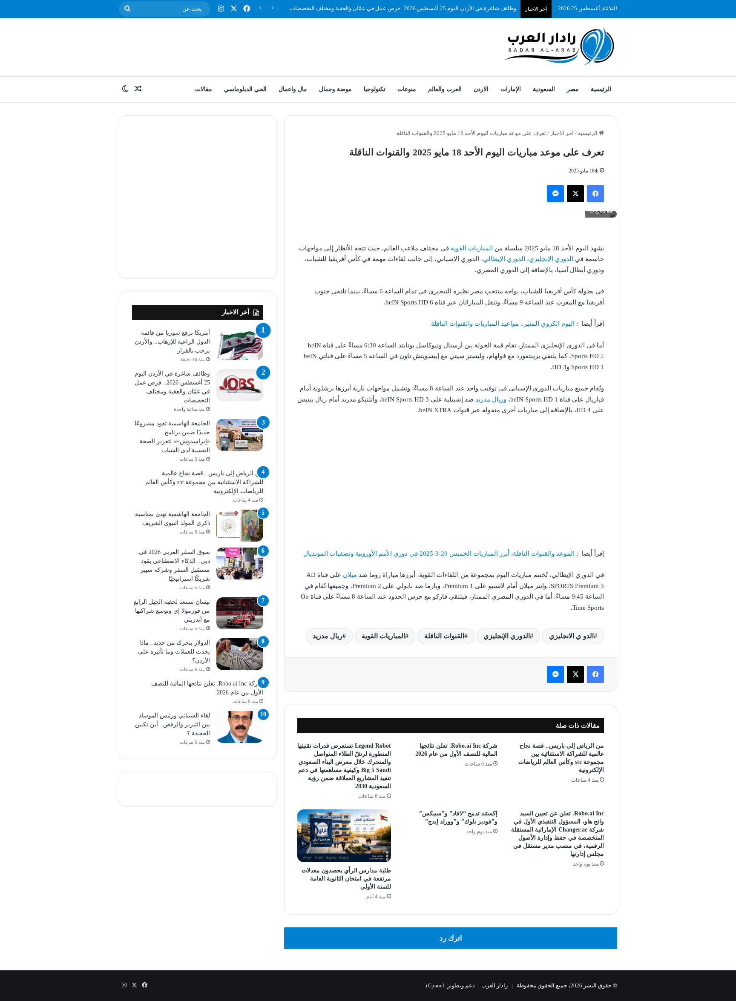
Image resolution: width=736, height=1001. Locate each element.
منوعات (406, 89)
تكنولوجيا (374, 89)
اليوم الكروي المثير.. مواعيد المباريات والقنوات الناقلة (503, 323)
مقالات (203, 89)
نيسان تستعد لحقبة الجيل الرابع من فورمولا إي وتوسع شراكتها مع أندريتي (172, 611)
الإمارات (510, 89)
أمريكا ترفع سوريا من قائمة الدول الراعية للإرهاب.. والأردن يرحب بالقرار (172, 342)
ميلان (350, 574)
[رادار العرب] (559, 46)
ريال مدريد (327, 636)
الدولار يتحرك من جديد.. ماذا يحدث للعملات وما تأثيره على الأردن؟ (174, 652)
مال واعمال (293, 89)
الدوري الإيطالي (504, 258)
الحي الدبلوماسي (245, 89)
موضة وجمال (335, 89)
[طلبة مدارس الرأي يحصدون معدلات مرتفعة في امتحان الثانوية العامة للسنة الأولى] (344, 835)
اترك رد (451, 938)
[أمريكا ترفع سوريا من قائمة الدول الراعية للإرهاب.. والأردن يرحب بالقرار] (239, 344)
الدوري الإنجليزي (551, 258)
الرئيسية (601, 89)
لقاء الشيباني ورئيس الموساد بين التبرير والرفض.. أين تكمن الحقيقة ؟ (172, 724)
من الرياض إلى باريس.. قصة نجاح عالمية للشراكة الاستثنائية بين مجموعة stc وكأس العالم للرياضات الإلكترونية (204, 482)
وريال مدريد (490, 399)
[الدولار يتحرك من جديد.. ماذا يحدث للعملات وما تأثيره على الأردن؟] (239, 654)
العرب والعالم (445, 89)
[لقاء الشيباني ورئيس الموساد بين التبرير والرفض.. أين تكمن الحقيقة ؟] (239, 727)
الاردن (481, 89)
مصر (573, 89)
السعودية (544, 89)
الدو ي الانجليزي (571, 636)
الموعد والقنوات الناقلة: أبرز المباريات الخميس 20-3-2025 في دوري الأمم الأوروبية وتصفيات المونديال (439, 553)
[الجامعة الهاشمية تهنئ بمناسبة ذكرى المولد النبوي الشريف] (239, 526)
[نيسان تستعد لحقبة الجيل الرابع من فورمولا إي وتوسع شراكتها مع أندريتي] (239, 613)
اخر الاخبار (562, 133)
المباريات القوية (472, 248)
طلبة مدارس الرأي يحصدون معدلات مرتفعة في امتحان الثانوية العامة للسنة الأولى (346, 878)
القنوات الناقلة (444, 636)
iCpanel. (434, 985)
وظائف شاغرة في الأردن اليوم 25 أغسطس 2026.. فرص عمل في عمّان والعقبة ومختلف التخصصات (403, 8)
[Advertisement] (283, 46)
